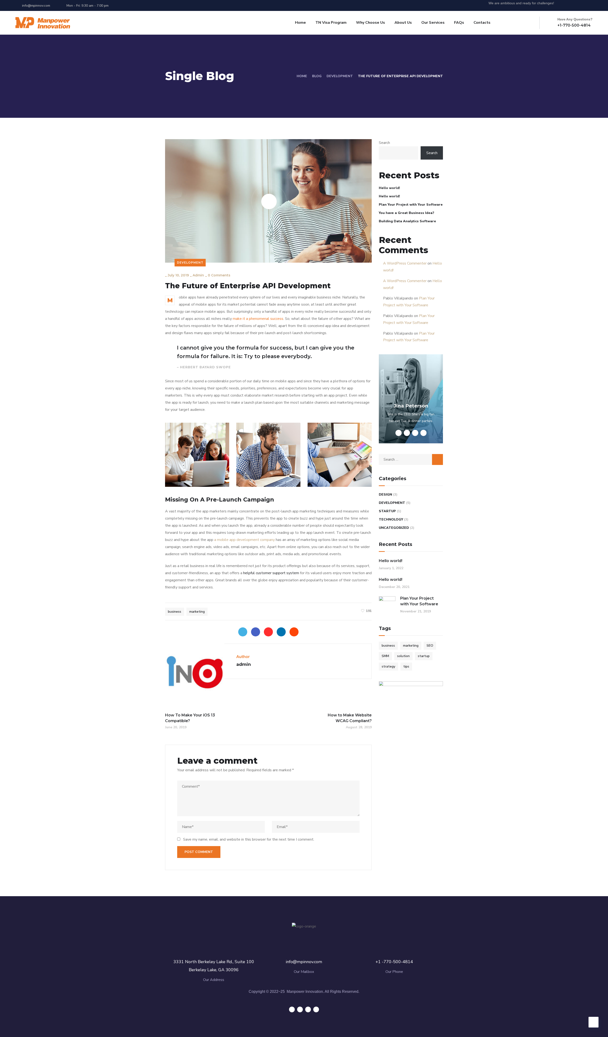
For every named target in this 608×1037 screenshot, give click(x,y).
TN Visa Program (331, 22)
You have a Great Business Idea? (406, 213)
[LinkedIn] (281, 631)
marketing (197, 611)
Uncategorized (394, 528)
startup (424, 656)
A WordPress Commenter (405, 263)
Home (300, 22)
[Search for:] (411, 459)
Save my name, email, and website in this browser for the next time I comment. (248, 839)
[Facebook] (255, 631)
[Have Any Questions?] (551, 22)
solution (403, 656)
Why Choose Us (370, 22)
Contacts (482, 22)
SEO (430, 645)
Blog (317, 76)
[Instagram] (591, 5)
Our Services (433, 22)
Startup (387, 511)
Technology (391, 519)
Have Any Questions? (575, 19)
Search (384, 142)
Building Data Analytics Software (407, 221)
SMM (385, 656)
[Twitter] (564, 5)
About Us (403, 22)
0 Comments (219, 275)
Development (340, 76)
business (174, 611)
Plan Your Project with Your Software (411, 204)
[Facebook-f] (573, 5)
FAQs (459, 22)
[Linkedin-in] (582, 5)
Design (385, 494)
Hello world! (389, 188)
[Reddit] (294, 631)
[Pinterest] (268, 631)
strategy (388, 666)
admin (198, 275)
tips (406, 666)
